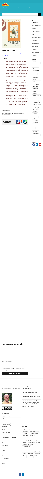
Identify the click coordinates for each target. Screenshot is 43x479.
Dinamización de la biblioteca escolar (8, 453)
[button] (19, 11)
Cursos (3, 450)
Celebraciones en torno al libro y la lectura (9, 437)
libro (37, 116)
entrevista (39, 95)
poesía (34, 127)
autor (34, 68)
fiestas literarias (35, 100)
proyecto (37, 127)
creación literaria (35, 86)
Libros (3, 460)
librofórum (34, 118)
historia (39, 107)
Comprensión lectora (6, 440)
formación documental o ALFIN (37, 105)
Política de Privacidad (6, 416)
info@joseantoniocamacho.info (7, 0)
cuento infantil (35, 88)
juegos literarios (35, 115)
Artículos (3, 434)
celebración (34, 79)
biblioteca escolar (35, 72)
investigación (35, 111)
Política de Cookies (5, 418)
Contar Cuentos (5, 445)
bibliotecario (32, 433)
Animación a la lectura (6, 432)
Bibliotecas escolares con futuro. (29, 406)
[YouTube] (40, 144)
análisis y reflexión (36, 66)
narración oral (10, 114)
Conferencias (4, 442)
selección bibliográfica (36, 135)
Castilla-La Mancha (36, 77)
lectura (34, 116)
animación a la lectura (36, 63)
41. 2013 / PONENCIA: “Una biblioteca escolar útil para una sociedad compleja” (31, 397)
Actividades (4, 429)
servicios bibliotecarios (26, 460)
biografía (34, 75)
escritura (34, 97)
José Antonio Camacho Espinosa (8, 113)
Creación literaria (5, 447)
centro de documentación (35, 82)
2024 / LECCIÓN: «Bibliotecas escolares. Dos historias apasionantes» (30, 387)
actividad (34, 61)
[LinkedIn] (37, 144)
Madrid (34, 124)
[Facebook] (33, 144)
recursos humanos (36, 129)
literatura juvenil (35, 122)
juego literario (35, 113)
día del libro (35, 93)
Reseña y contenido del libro (23, 106)
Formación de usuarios (6, 458)
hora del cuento (35, 109)
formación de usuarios (36, 102)
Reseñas (3, 114)
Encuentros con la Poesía (6, 455)
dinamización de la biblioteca (36, 91)
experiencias (25, 444)
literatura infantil (35, 120)
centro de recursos (36, 84)
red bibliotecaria (35, 131)
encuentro (34, 95)
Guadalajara (35, 107)
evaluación (38, 97)
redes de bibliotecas (36, 133)
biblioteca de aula (36, 70)
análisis (34, 64)
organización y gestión (36, 126)
